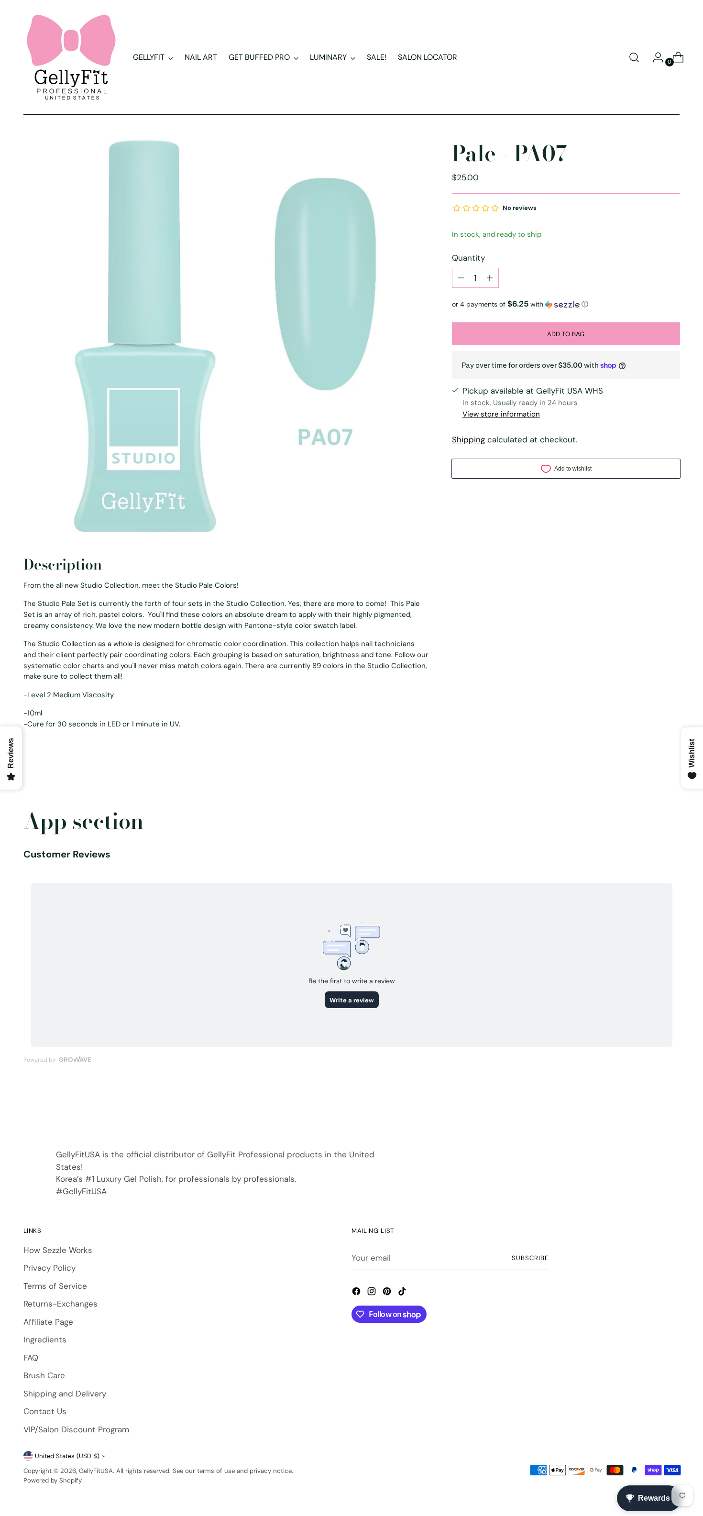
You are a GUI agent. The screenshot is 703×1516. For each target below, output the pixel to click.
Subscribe (530, 1258)
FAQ (30, 1357)
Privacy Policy (49, 1268)
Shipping (468, 439)
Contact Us (44, 1411)
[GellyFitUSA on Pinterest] (388, 1293)
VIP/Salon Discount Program (76, 1429)
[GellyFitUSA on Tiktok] (403, 1293)
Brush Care (44, 1375)
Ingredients (44, 1339)
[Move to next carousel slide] (672, 1107)
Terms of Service (55, 1286)
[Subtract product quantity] (461, 277)
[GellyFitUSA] (71, 57)
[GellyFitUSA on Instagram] (372, 1293)
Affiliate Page (48, 1322)
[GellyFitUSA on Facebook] (357, 1293)
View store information (501, 414)
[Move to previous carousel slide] (650, 1108)
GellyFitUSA (96, 1471)
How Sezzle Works (57, 1250)
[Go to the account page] (654, 57)
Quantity (468, 257)
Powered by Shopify (52, 1480)
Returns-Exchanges (60, 1303)
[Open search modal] (634, 57)
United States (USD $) (67, 1456)
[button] (566, 304)
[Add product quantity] (489, 277)
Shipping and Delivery (64, 1393)
